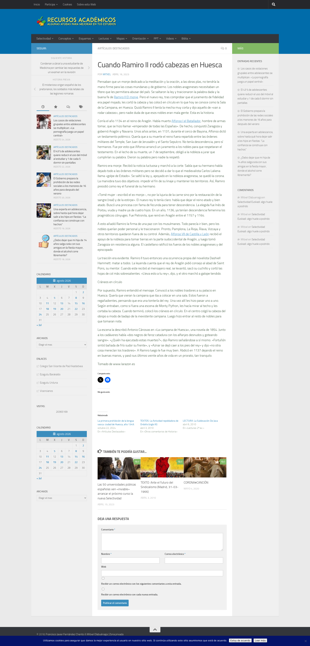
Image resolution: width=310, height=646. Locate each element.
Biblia (185, 38)
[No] (305, 641)
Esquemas (85, 38)
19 (54, 309)
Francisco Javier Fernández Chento (65, 634)
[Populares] (55, 107)
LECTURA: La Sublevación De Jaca (200, 420)
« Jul (39, 325)
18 (47, 309)
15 (76, 303)
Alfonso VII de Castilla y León (190, 234)
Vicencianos (46, 391)
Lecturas (104, 38)
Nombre (106, 554)
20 (61, 309)
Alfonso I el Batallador (186, 121)
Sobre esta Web (86, 4)
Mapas (121, 38)
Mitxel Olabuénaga (97, 634)
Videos (170, 38)
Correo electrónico (175, 554)
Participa (50, 4)
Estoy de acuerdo (240, 640)
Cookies (67, 4)
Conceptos (64, 38)
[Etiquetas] (80, 107)
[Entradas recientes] (43, 107)
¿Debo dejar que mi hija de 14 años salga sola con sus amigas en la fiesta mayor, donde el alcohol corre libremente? (70, 248)
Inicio (37, 4)
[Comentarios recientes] (68, 107)
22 (76, 309)
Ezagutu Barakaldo (50, 374)
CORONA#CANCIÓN (196, 482)
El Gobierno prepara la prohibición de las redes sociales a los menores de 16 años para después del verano (69, 186)
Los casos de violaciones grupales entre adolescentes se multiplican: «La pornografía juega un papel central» (69, 128)
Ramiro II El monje (126, 97)
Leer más (260, 640)
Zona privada (116, 634)
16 (83, 303)
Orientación (139, 38)
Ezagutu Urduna (49, 382)
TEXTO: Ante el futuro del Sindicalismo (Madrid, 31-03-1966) (160, 487)
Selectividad (43, 38)
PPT (156, 38)
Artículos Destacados (114, 48)
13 (61, 303)
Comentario (108, 529)
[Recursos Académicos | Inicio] (77, 21)
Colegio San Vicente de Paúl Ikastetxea (61, 366)
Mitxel (107, 74)
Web (103, 566)
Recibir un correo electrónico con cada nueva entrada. (129, 594)
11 (47, 303)
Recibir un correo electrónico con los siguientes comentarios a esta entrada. (141, 583)
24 (40, 314)
